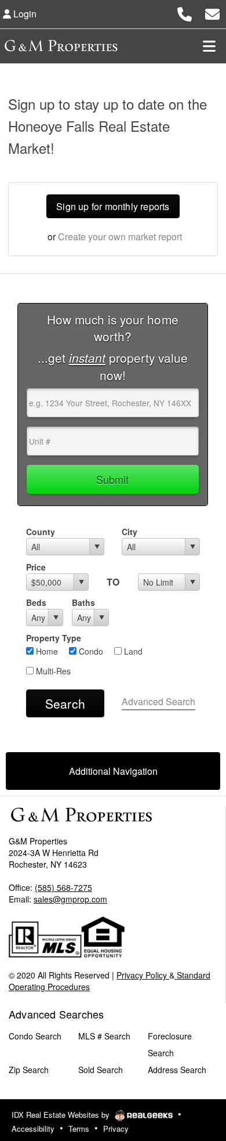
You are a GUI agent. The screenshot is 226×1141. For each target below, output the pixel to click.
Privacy (116, 1128)
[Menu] (209, 46)
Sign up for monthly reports (112, 206)
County (40, 531)
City (129, 531)
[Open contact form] (212, 12)
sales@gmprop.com (70, 899)
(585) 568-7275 (63, 887)
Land (132, 651)
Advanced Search (158, 701)
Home (46, 651)
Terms (78, 1128)
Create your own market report (120, 236)
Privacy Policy (142, 975)
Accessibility (33, 1128)
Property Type (53, 638)
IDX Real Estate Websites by (62, 1114)
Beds (36, 602)
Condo (89, 651)
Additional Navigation (113, 771)
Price (36, 567)
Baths (83, 602)
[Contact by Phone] (184, 12)
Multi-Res (52, 671)
